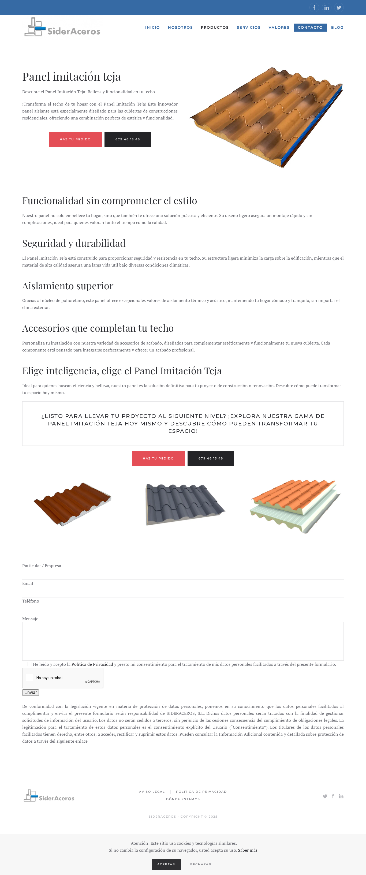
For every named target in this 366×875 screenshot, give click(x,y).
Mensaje (30, 619)
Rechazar (200, 864)
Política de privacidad (201, 792)
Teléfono (30, 601)
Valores (279, 27)
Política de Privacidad (92, 664)
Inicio (152, 27)
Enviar (30, 692)
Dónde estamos (183, 799)
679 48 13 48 (127, 139)
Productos (215, 27)
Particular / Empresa (41, 566)
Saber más (247, 850)
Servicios (249, 27)
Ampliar (72, 504)
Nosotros (180, 27)
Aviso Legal (152, 792)
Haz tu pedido (75, 139)
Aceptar (166, 864)
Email (27, 583)
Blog (337, 27)
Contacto (310, 27)
